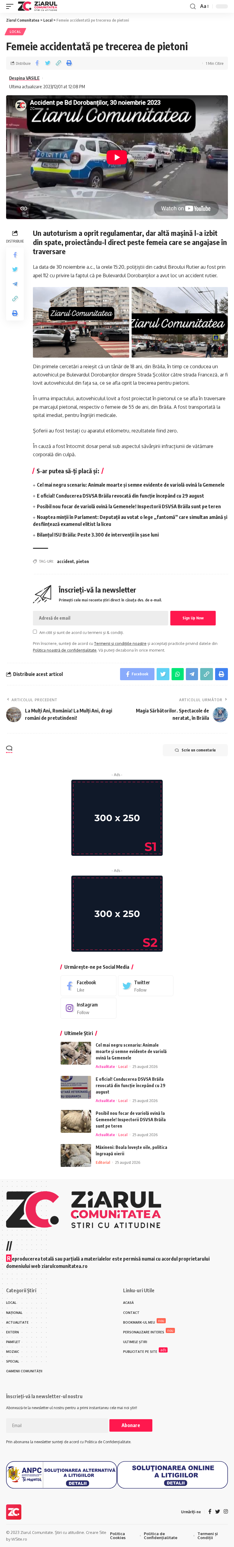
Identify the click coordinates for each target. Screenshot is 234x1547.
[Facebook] (88, 985)
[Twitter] (146, 985)
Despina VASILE (24, 78)
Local (15, 31)
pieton (82, 561)
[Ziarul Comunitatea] (37, 6)
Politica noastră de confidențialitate (65, 650)
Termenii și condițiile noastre (120, 643)
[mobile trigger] (11, 6)
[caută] (193, 6)
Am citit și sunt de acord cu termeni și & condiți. (81, 632)
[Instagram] (88, 1008)
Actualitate (105, 1066)
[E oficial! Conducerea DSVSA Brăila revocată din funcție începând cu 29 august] (76, 1087)
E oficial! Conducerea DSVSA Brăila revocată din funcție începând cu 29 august (120, 496)
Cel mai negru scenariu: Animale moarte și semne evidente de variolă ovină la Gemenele (131, 485)
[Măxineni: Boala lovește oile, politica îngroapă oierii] (76, 1155)
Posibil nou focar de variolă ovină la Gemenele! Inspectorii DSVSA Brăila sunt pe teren (129, 506)
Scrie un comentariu (199, 750)
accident (65, 561)
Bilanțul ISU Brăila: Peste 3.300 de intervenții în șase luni (98, 535)
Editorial (103, 1162)
